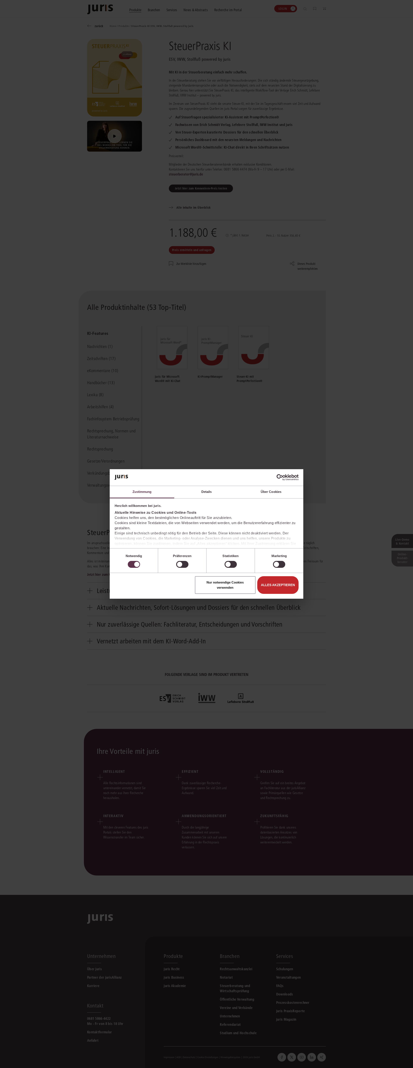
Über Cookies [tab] (271, 492)
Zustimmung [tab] (142, 492)
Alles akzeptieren (278, 585)
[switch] (182, 564)
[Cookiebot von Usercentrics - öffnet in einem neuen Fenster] (280, 477)
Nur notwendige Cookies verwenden (225, 585)
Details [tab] (206, 492)
